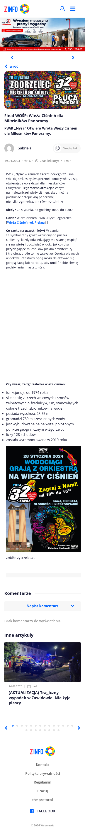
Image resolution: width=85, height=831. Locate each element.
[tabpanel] (42, 34)
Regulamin (42, 782)
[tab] (13, 726)
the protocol (42, 799)
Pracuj (42, 791)
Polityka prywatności (42, 773)
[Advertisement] (42, 325)
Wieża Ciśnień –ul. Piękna (26, 222)
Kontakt (42, 764)
